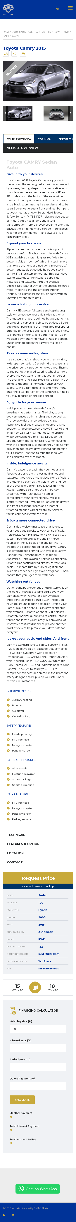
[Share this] (14, 54)
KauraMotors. (19, 1208)
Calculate (22, 1099)
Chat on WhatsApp (41, 1188)
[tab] (19, 138)
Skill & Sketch (42, 1208)
